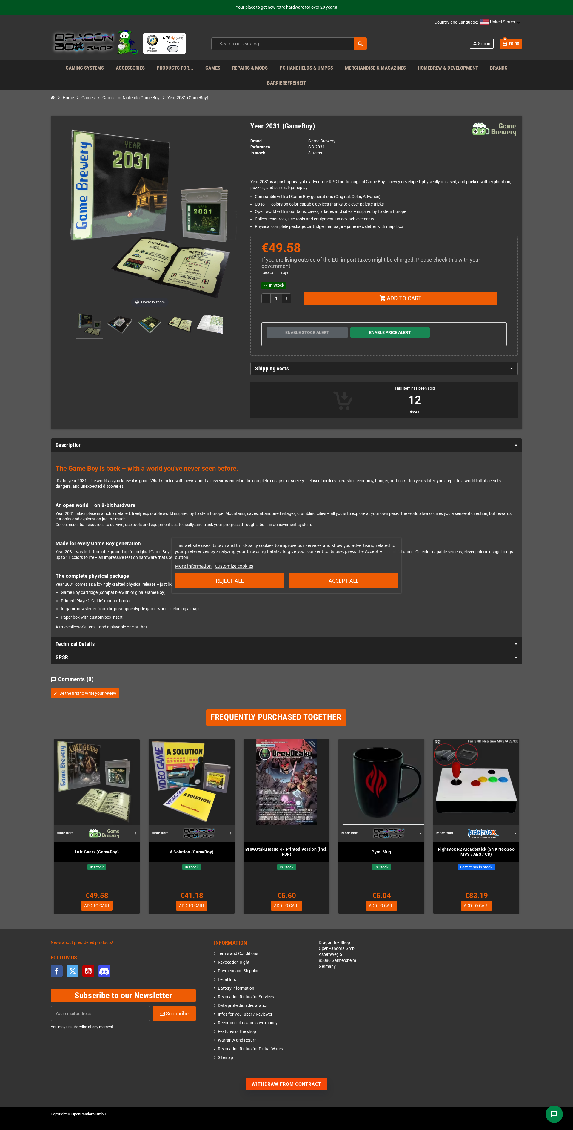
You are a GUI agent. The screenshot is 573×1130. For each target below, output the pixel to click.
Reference (260, 147)
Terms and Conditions (238, 953)
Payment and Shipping (239, 970)
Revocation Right (233, 962)
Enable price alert (390, 332)
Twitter (72, 971)
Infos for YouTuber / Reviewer (245, 1014)
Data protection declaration (243, 1005)
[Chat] (554, 1114)
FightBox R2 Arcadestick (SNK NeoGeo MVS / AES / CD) (476, 852)
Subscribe (177, 1013)
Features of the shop (237, 1031)
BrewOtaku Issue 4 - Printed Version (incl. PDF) (286, 852)
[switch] (172, 48)
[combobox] (289, 43)
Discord (104, 971)
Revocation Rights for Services (246, 996)
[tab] (384, 368)
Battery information (236, 988)
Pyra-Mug (381, 852)
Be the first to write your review (85, 693)
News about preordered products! (82, 942)
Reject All (230, 580)
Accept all (343, 580)
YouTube (88, 971)
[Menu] (182, 36)
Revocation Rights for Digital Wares (250, 1048)
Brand (256, 141)
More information (193, 565)
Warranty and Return (237, 1040)
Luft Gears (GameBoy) (97, 852)
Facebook (57, 971)
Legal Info (227, 979)
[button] (500, 22)
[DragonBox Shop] (94, 43)
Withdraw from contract (286, 1084)
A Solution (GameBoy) (192, 852)
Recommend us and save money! (248, 1022)
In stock (257, 153)
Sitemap (225, 1057)
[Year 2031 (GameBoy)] (89, 325)
